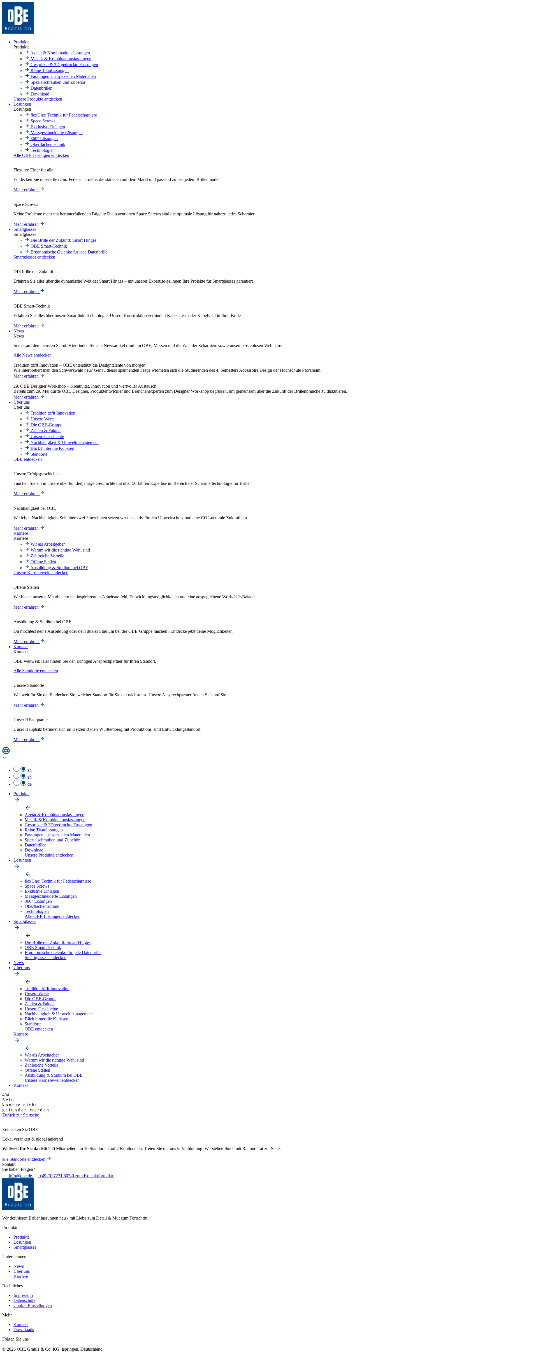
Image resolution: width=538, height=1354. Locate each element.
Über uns (21, 1271)
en (29, 777)
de (29, 784)
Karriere (20, 1276)
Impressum (23, 1295)
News (18, 1266)
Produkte (21, 1237)
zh (29, 770)
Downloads (23, 1329)
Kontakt (20, 1324)
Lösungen (22, 1242)
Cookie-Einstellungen (32, 1305)
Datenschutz (24, 1300)
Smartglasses (24, 1247)
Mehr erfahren (26, 189)
